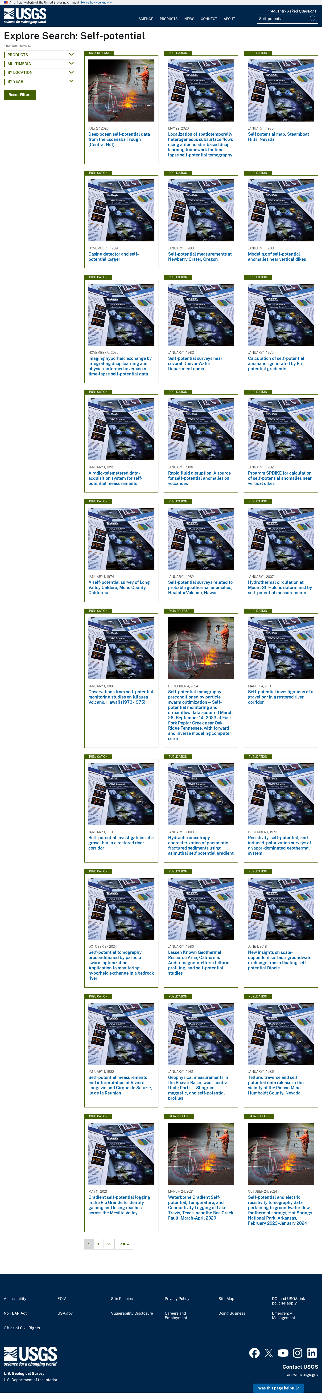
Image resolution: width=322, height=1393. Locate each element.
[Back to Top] (305, 1376)
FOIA (62, 1299)
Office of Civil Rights (22, 1328)
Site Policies (122, 1299)
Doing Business (232, 1313)
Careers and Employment (176, 1315)
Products (169, 19)
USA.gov (65, 1313)
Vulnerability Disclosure (132, 1313)
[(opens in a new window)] (254, 1352)
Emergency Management (283, 1315)
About (229, 19)
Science (146, 19)
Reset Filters (19, 95)
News (189, 19)
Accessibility (15, 1299)
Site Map (226, 1299)
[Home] (25, 23)
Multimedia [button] (19, 64)
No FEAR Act (15, 1313)
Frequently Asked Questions (292, 11)
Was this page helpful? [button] (278, 1388)
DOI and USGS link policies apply (288, 1301)
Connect (209, 19)
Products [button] (18, 55)
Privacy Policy (177, 1299)
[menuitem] (146, 16)
